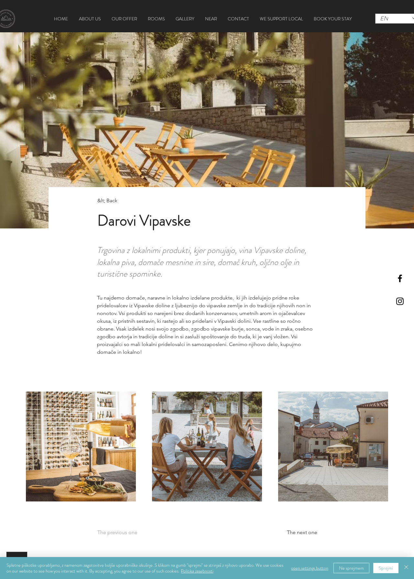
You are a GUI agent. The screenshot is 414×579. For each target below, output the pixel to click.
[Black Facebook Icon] (400, 278)
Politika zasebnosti (197, 571)
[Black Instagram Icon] (400, 301)
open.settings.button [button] (309, 568)
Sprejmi (386, 568)
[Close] (406, 568)
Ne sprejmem (351, 568)
